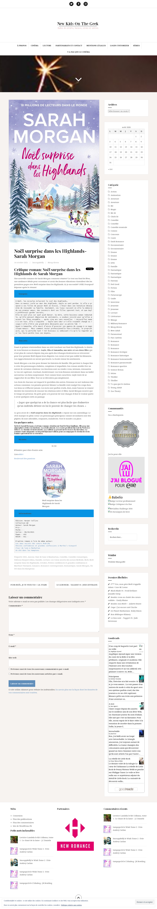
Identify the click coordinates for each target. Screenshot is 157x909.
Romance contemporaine (52, 565)
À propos (21, 45)
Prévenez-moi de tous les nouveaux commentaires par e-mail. (40, 669)
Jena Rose (113, 734)
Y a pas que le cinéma (78, 52)
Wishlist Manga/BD (116, 562)
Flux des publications (22, 819)
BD (112, 206)
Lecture (47, 45)
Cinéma (34, 45)
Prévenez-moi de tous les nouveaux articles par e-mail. (37, 674)
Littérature (116, 316)
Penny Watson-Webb (117, 761)
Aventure (115, 198)
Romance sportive (119, 366)
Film (113, 291)
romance (36, 565)
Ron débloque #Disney (121, 614)
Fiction (114, 288)
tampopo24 (25, 849)
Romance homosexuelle (121, 359)
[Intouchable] (141, 733)
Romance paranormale (121, 362)
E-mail (12, 646)
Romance (115, 341)
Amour (31, 557)
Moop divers (53, 262)
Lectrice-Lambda (27, 837)
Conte (113, 238)
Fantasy (114, 280)
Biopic (113, 209)
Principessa (114, 676)
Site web (12, 657)
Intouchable (114, 731)
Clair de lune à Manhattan (28, 548)
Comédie (63, 557)
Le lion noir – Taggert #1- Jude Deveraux (77, 585)
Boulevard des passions (24, 458)
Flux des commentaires (23, 822)
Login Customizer (119, 45)
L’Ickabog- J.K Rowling (42, 883)
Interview (115, 302)
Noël (87, 560)
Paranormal (116, 334)
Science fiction (117, 369)
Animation (116, 195)
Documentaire (117, 245)
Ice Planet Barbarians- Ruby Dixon (126, 611)
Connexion (18, 815)
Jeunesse (114, 305)
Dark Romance (117, 241)
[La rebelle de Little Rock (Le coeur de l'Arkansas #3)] (141, 760)
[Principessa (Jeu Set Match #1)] (141, 678)
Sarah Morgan (82, 565)
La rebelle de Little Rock (119, 758)
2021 (25, 557)
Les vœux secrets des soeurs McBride (33, 543)
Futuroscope (116, 295)
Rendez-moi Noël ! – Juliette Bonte (126, 603)
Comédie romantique (77, 557)
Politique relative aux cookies (71, 905)
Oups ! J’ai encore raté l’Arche (124, 607)
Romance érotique (119, 352)
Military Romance (119, 323)
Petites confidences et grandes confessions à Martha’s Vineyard (46, 546)
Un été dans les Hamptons (27, 550)
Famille (38, 560)
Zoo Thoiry (115, 391)
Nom (11, 635)
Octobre (43, 563)
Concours (115, 234)
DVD (113, 263)
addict (20, 454)
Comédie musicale (119, 227)
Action (114, 191)
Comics (114, 231)
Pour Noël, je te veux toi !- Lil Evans (29, 585)
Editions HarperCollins (24, 560)
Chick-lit (114, 216)
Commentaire (16, 605)
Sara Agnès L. (114, 706)
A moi (111, 704)
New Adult (115, 330)
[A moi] (141, 705)
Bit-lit (113, 213)
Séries (136, 45)
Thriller (114, 377)
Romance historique (120, 355)
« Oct (110, 169)
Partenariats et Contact (69, 45)
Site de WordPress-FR (22, 826)
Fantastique (116, 270)
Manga (114, 320)
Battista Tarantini (116, 679)
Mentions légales (96, 45)
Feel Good (115, 284)
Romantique (69, 565)
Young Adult (116, 387)
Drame (114, 252)
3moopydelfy (38, 262)
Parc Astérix (116, 337)
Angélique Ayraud (116, 651)
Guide (113, 298)
